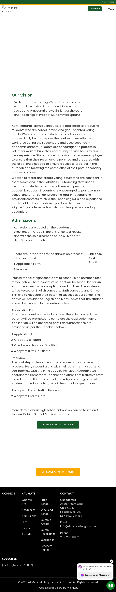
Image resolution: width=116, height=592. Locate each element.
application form (83, 319)
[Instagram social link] (7, 2)
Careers (27, 528)
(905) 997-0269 (108, 2)
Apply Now (95, 9)
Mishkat (72, 587)
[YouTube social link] (10, 2)
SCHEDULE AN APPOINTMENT (58, 471)
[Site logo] (12, 8)
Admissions (29, 515)
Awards (26, 534)
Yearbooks (47, 539)
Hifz (24, 521)
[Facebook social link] (3, 2)
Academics (28, 509)
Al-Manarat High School (58, 424)
